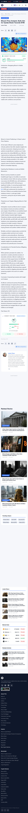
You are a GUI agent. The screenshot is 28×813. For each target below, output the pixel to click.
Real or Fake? (4, 709)
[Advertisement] (14, 120)
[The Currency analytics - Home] (2, 5)
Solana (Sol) (3, 788)
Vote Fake (21, 333)
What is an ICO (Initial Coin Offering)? (8, 755)
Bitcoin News (7, 13)
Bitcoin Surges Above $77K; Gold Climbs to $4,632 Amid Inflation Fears (16, 664)
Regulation (3, 744)
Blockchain (3, 742)
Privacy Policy (4, 705)
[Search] (11, 5)
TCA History (3, 725)
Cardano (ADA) (4, 802)
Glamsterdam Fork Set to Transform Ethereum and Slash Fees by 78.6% (16, 599)
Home (2, 13)
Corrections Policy (5, 718)
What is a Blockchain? (5, 762)
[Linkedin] (12, 30)
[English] (15, 5)
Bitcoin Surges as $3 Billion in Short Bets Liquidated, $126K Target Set (16, 658)
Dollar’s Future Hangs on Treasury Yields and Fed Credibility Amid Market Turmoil (17, 605)
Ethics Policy (3, 720)
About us (3, 696)
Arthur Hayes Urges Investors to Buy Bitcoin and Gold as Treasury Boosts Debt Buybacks (16, 653)
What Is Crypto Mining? (6, 731)
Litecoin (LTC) (21, 519)
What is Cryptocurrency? (6, 753)
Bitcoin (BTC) (14, 522)
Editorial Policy (4, 703)
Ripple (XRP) (3, 780)
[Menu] (25, 5)
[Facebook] (9, 30)
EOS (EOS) (3, 782)
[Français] (17, 5)
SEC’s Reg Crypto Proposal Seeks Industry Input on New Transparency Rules (16, 594)
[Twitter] (6, 30)
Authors (2, 700)
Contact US (3, 698)
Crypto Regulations (5, 764)
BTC (2, 189)
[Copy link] (15, 30)
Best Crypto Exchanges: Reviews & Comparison (11, 733)
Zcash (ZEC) (3, 784)
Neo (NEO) (3, 791)
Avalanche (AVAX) (5, 786)
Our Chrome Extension (5, 722)
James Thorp (11, 353)
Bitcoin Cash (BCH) (5, 777)
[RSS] (11, 685)
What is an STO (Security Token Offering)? (10, 760)
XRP (2, 799)
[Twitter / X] (9, 369)
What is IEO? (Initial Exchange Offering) (9, 758)
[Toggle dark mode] (22, 5)
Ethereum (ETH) (4, 773)
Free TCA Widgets (5, 714)
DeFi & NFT (14, 519)
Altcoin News (3, 738)
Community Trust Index (6, 716)
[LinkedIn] (8, 685)
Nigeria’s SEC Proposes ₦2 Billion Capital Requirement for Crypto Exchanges (15, 617)
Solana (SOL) (22, 522)
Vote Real (9, 333)
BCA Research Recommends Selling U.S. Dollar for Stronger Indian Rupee (16, 610)
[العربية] (19, 5)
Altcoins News (6, 519)
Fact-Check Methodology (6, 711)
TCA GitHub (3, 707)
